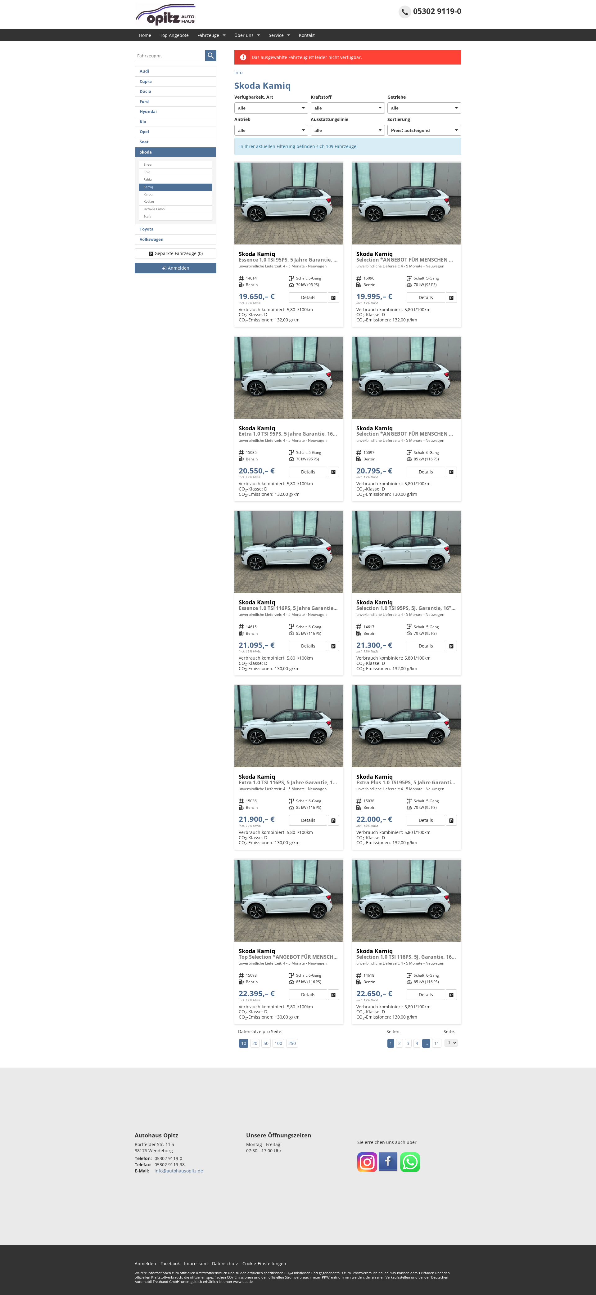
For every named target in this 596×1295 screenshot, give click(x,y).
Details (308, 297)
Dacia (145, 91)
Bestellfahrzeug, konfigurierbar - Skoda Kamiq (289, 245)
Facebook (170, 1263)
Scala (147, 216)
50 (266, 1043)
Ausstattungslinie (329, 119)
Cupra (146, 81)
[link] (333, 297)
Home (145, 35)
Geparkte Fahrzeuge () (179, 253)
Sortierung (398, 119)
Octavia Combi (154, 209)
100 (278, 1043)
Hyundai (148, 111)
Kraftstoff (321, 97)
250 (292, 1043)
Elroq (147, 165)
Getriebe (396, 97)
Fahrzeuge (208, 35)
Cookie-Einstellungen (264, 1263)
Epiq (147, 172)
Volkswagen (152, 239)
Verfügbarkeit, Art (253, 97)
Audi (144, 71)
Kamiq (148, 187)
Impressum (196, 1263)
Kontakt (307, 35)
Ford (144, 101)
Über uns (244, 35)
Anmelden (145, 1263)
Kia (143, 121)
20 (254, 1043)
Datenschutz (225, 1263)
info (238, 72)
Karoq (148, 194)
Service (276, 35)
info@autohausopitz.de (179, 1171)
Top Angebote (174, 35)
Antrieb (242, 119)
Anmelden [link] (178, 268)
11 (436, 1043)
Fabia (148, 179)
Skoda (146, 152)
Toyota (147, 229)
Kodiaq (149, 201)
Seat (144, 142)
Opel (144, 131)
